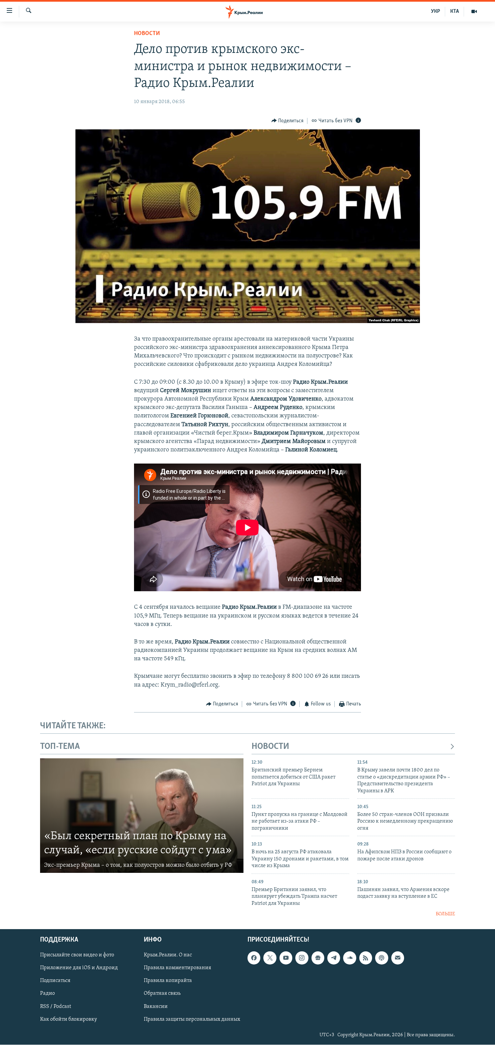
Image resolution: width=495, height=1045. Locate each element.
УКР (435, 11)
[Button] (287, 121)
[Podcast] (381, 958)
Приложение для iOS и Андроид (79, 968)
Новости (147, 34)
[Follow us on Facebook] (254, 958)
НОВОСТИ (270, 746)
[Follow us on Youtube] (285, 958)
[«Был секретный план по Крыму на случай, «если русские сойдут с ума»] (141, 815)
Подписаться (55, 981)
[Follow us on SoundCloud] (349, 958)
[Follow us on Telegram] (333, 958)
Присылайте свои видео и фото (77, 955)
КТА (454, 11)
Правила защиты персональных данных (192, 1019)
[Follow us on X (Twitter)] (269, 958)
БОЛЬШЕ (445, 914)
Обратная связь (162, 993)
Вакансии (156, 1006)
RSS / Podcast (55, 1006)
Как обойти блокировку (68, 1019)
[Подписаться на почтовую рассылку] (397, 958)
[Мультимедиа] (474, 11)
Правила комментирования (177, 968)
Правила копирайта (168, 981)
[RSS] (365, 958)
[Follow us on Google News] (317, 958)
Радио (47, 993)
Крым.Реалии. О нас (168, 955)
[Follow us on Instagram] (301, 958)
